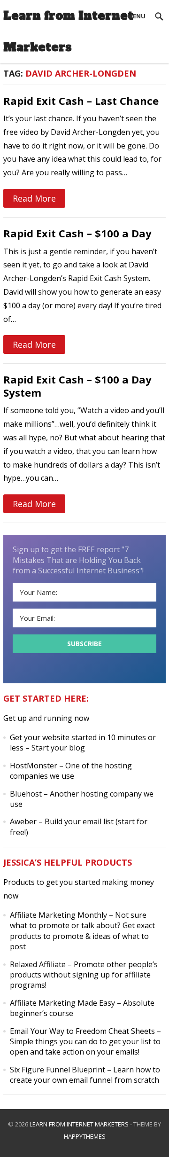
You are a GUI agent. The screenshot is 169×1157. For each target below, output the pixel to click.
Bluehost (26, 794)
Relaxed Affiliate (38, 964)
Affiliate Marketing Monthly (58, 915)
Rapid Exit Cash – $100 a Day (77, 233)
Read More (34, 198)
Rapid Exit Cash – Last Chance (81, 101)
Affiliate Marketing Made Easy (62, 1003)
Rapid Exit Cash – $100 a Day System (77, 385)
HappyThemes (85, 1136)
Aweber (23, 821)
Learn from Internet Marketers (68, 31)
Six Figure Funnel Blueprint (57, 1069)
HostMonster (33, 765)
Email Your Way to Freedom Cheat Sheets (82, 1031)
